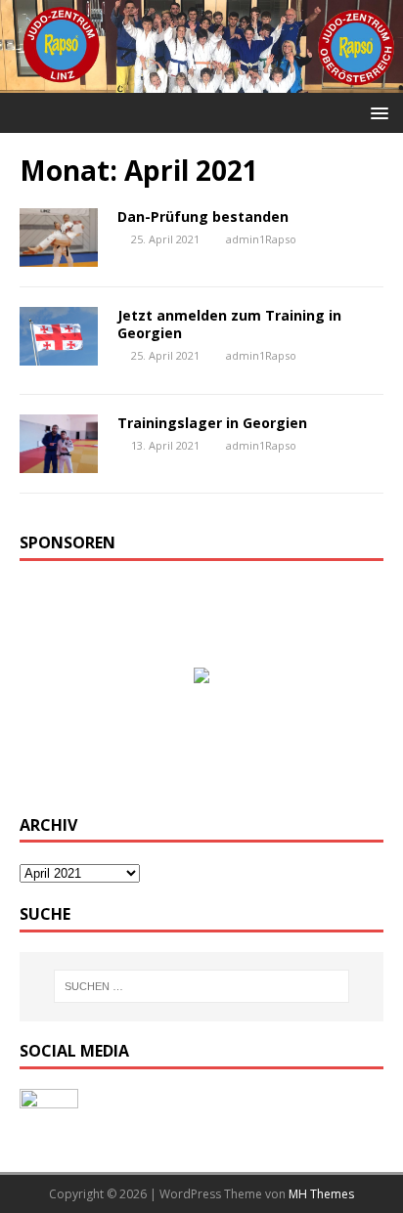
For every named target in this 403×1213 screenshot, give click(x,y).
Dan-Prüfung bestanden (203, 216)
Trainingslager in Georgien (212, 422)
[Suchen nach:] (202, 986)
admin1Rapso (261, 239)
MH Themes (321, 1194)
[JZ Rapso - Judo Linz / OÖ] (201, 81)
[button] (376, 112)
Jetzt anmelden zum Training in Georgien (229, 324)
